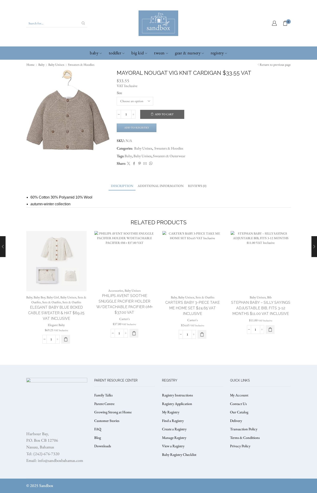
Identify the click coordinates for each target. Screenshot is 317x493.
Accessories (115, 290)
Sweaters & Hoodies (81, 64)
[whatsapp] (150, 164)
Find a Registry (173, 420)
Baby (94, 53)
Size (119, 92)
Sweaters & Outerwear (169, 155)
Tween (159, 53)
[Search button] (83, 23)
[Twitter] (128, 164)
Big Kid (137, 53)
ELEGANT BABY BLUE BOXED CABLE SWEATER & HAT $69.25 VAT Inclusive (56, 313)
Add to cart (164, 114)
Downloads (102, 446)
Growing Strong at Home (113, 412)
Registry (217, 53)
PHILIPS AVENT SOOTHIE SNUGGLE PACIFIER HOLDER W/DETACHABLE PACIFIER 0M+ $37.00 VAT (124, 304)
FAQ (97, 429)
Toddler (115, 53)
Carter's (124, 319)
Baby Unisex (56, 64)
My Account (239, 395)
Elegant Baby (56, 325)
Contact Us (238, 403)
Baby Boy (39, 297)
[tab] (122, 185)
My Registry (170, 412)
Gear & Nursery (188, 53)
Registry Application (177, 403)
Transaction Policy (243, 429)
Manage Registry (174, 437)
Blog (97, 437)
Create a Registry (174, 429)
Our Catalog (239, 412)
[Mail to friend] (145, 164)
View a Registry (173, 446)
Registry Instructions (177, 395)
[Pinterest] (139, 164)
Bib (269, 297)
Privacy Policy (240, 446)
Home (30, 64)
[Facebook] (134, 164)
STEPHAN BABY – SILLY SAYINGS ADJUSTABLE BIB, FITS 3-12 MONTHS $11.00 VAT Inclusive (260, 308)
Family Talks (103, 395)
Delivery (236, 420)
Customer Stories (106, 420)
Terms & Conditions (245, 437)
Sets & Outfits (51, 302)
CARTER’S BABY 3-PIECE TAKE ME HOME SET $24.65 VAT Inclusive (192, 308)
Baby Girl (53, 297)
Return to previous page (275, 64)
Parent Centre (104, 403)
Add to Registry (136, 127)
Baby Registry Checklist (179, 454)
